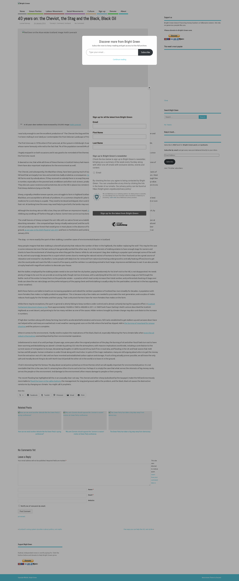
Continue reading (119, 59)
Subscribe (145, 52)
